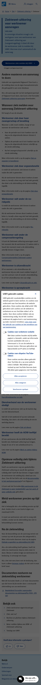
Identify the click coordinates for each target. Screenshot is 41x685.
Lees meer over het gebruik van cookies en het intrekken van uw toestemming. (20, 324)
